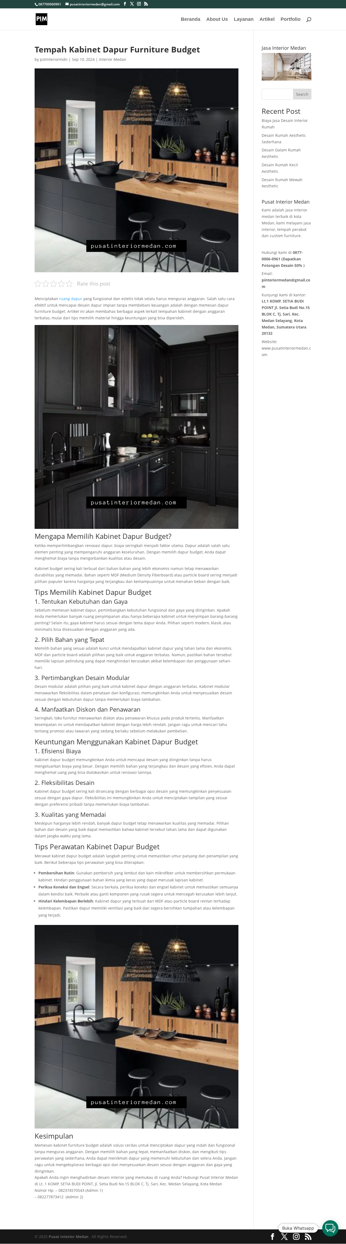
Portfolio (291, 19)
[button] (330, 1228)
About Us (217, 19)
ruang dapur (70, 298)
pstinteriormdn (54, 59)
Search (302, 94)
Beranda (190, 19)
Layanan (244, 19)
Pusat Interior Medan (68, 1236)
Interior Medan (112, 59)
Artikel (267, 19)
